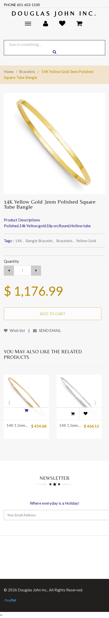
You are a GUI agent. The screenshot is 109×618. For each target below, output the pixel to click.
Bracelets (27, 71)
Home (9, 71)
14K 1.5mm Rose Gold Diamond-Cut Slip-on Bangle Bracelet (17, 425)
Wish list (17, 330)
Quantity (11, 261)
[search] (54, 52)
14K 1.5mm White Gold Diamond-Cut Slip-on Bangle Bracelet (70, 425)
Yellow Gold (86, 240)
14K (19, 240)
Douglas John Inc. (55, 13)
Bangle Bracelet (40, 240)
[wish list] (85, 413)
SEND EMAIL (49, 330)
